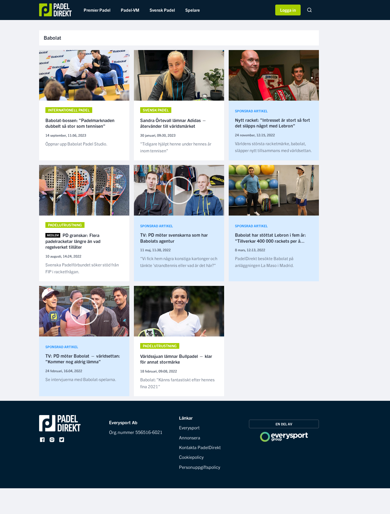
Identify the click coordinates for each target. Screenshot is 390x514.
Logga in (288, 10)
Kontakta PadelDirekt (200, 447)
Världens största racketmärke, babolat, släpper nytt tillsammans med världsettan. (273, 147)
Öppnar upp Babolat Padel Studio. (76, 143)
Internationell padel (69, 109)
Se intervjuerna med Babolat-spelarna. (80, 379)
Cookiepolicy (191, 456)
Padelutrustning (65, 224)
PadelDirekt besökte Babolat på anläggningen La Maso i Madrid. (264, 262)
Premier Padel (97, 10)
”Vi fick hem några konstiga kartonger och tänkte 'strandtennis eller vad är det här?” (178, 262)
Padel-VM (130, 10)
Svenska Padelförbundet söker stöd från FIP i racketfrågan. (82, 268)
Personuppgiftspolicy (199, 466)
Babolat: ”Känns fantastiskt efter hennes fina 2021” (177, 383)
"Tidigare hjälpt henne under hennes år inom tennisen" (175, 147)
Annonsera (189, 437)
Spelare (192, 10)
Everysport (189, 427)
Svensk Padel (162, 10)
